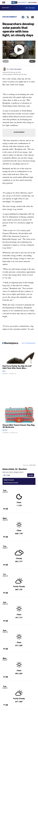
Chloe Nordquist (15, 69)
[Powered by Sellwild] (32, 465)
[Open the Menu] (3, 2)
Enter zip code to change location (13, 472)
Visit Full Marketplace (28, 343)
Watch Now (32, 2)
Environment (10, 17)
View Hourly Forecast (10, 482)
